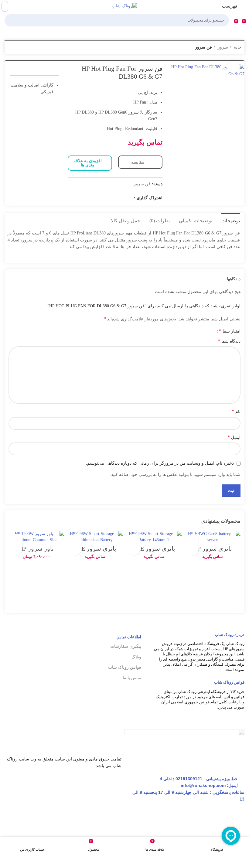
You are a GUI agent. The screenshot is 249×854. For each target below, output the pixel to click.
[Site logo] (124, 6)
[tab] (230, 220)
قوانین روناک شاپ (124, 667)
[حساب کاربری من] (5, 6)
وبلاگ (136, 657)
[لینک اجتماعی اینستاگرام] (113, 198)
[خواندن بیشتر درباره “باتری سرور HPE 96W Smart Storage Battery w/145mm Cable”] (134, 550)
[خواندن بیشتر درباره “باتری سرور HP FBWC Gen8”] (193, 550)
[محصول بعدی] (11, 48)
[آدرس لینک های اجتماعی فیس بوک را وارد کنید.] (128, 198)
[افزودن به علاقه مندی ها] (193, 539)
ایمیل (233, 437)
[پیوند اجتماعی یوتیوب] (105, 198)
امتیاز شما (229, 331)
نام (236, 411)
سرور (222, 47)
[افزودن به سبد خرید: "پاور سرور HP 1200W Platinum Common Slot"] (17, 550)
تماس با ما (132, 677)
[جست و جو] (11, 20)
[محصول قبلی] (23, 48)
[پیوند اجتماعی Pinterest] (97, 198)
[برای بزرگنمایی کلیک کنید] (234, 67)
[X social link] (120, 198)
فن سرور (203, 47)
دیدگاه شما (229, 340)
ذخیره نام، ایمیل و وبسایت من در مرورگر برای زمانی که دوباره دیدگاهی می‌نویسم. (160, 463)
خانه (237, 47)
